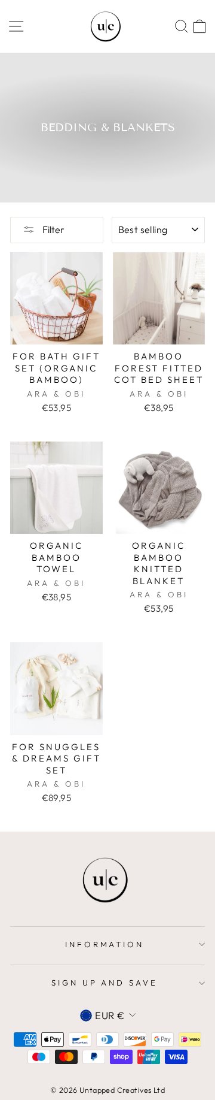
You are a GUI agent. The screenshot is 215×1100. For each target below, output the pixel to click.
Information (105, 944)
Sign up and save (104, 982)
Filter (52, 229)
